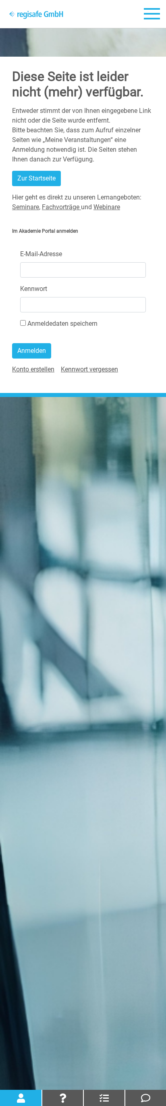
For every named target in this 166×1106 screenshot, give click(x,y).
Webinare (106, 207)
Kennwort (33, 289)
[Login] (21, 1098)
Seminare (25, 207)
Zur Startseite (36, 178)
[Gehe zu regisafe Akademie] (36, 14)
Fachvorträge (61, 207)
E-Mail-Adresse (41, 254)
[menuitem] (33, 369)
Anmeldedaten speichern (62, 323)
